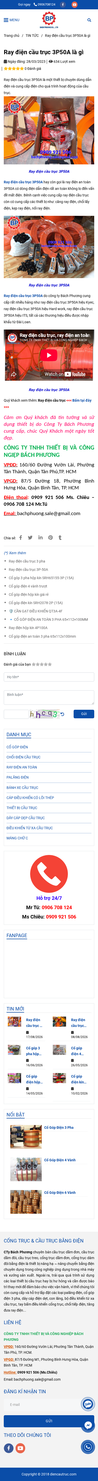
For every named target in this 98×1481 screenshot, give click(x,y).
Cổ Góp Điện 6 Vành (60, 1193)
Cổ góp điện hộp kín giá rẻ (28, 595)
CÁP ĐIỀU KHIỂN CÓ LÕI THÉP (30, 798)
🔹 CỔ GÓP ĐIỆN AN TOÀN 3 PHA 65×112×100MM (48, 619)
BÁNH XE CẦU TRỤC (22, 788)
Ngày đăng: (16, 62)
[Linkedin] (40, 538)
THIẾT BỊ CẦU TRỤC (22, 808)
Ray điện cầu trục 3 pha (27, 561)
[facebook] (63, 4)
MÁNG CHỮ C (17, 838)
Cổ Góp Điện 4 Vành (60, 1160)
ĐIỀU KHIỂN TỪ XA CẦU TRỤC (30, 828)
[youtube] (74, 4)
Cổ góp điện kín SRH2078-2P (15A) (36, 603)
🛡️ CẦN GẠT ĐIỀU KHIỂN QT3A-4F (36, 611)
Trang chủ (11, 36)
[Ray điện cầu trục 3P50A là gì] (49, 19)
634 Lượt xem (64, 62)
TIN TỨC (32, 36)
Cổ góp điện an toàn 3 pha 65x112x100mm (42, 636)
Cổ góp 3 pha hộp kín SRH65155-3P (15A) (41, 578)
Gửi (84, 714)
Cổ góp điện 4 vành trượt (28, 586)
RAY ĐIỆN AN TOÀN (22, 767)
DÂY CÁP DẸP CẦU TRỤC (26, 818)
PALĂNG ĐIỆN (18, 777)
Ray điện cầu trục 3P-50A (28, 570)
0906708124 (46, 4)
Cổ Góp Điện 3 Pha (59, 1127)
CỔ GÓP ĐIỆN (17, 747)
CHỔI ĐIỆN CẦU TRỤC (23, 757)
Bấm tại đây (81, 400)
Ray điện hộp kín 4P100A (28, 628)
